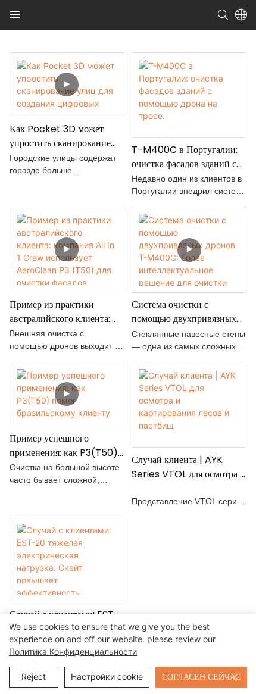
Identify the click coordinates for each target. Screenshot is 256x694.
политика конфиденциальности (73, 651)
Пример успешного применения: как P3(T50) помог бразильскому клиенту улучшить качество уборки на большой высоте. (66, 446)
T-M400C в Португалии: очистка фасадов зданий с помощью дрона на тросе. (185, 157)
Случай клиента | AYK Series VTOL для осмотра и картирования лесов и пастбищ (188, 467)
